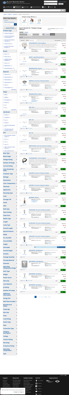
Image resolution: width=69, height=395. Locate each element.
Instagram (40, 383)
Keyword (15, 14)
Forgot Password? (62, 1)
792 (38, 60)
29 (38, 228)
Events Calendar (16, 386)
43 (38, 112)
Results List (28, 37)
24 (38, 125)
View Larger (25, 49)
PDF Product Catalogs (17, 380)
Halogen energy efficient (9, 22)
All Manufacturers (16, 384)
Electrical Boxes (26, 381)
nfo (45, 7)
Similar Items (49, 50)
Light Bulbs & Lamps (27, 389)
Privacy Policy (5, 383)
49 (38, 217)
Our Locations (40, 380)
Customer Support (6, 384)
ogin (8, 7)
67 (38, 74)
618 (38, 151)
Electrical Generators (27, 387)
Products (10, 14)
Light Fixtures (26, 390)
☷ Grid (26, 32)
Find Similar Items (61, 247)
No (21, 392)
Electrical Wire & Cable (28, 386)
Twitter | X (40, 388)
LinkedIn (39, 394)
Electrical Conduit (27, 383)
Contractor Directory (16, 381)
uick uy (26, 7)
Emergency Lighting (27, 392)
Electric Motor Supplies (28, 380)
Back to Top (62, 375)
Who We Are (5, 380)
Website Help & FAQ (6, 386)
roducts (17, 7)
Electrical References (16, 383)
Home (5, 14)
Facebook (39, 386)
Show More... (14, 89)
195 (38, 86)
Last (49, 296)
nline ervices (36, 7)
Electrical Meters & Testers (28, 384)
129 (38, 265)
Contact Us (5, 381)
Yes (16, 392)
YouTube (39, 391)
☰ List (21, 32)
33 (38, 190)
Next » (46, 296)
